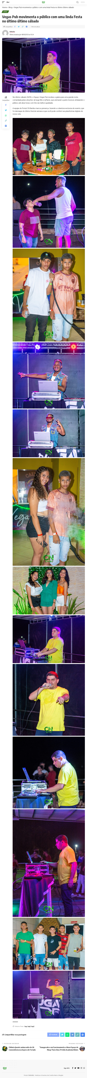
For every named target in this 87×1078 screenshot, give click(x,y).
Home (4, 7)
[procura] (77, 2)
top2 (32, 1026)
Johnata (12, 31)
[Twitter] (75, 1068)
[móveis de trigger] (4, 2)
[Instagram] (81, 1068)
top (26, 1026)
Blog (10, 7)
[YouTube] (78, 1068)
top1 (29, 1026)
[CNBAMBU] (43, 2)
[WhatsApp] (84, 1068)
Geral (5, 11)
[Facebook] (72, 1068)
